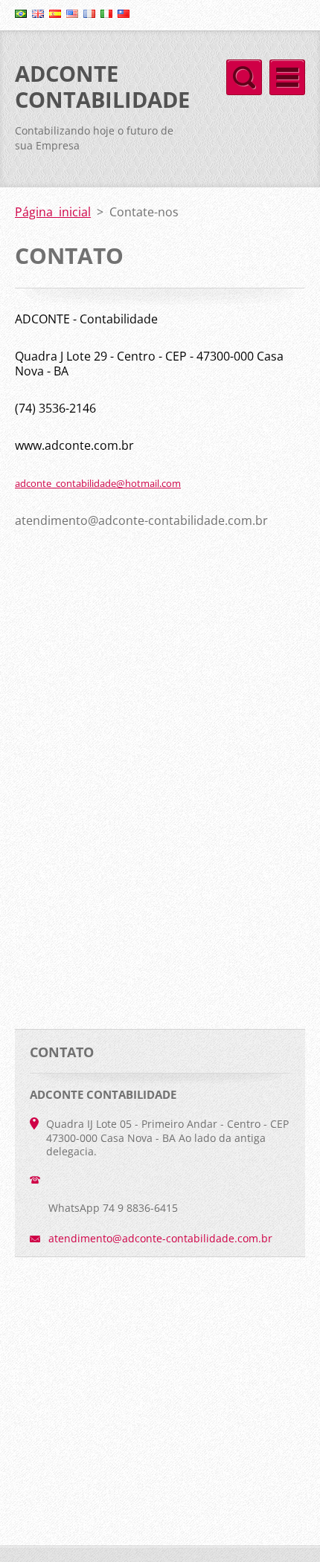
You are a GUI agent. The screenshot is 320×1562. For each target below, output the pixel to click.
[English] (38, 13)
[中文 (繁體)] (123, 13)
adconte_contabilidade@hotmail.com (98, 483)
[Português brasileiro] (21, 13)
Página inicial (53, 212)
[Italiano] (106, 13)
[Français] (89, 13)
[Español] (55, 13)
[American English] (72, 13)
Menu (287, 77)
